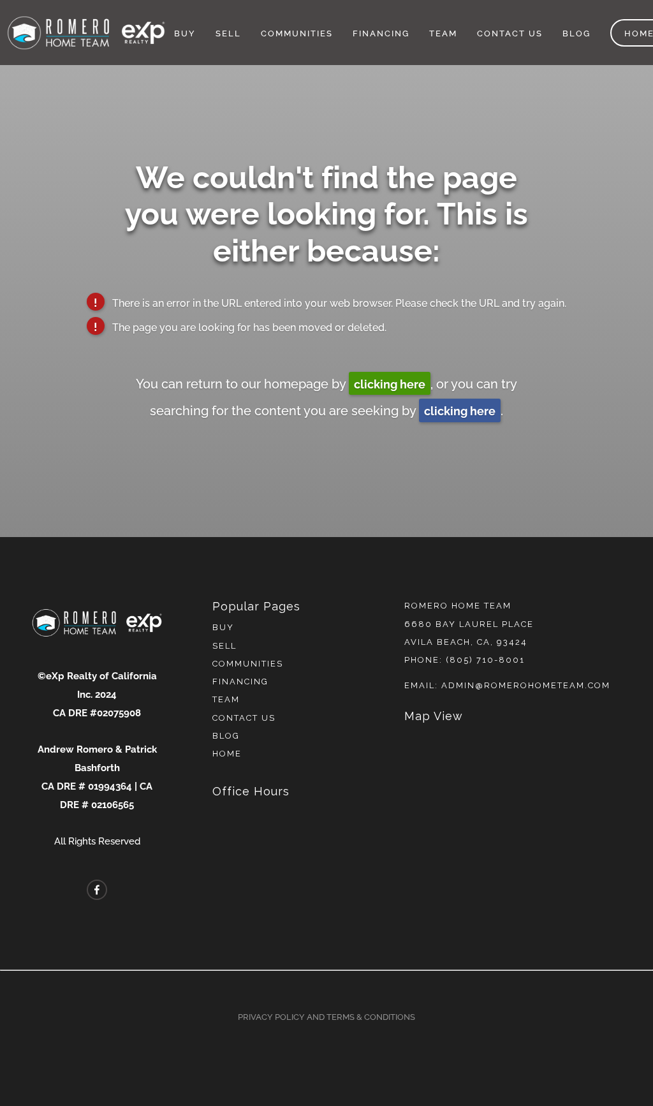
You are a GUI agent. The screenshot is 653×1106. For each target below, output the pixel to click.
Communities (297, 32)
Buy (185, 32)
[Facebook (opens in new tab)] (97, 890)
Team (443, 32)
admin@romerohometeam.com (525, 685)
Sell (228, 32)
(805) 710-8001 (485, 660)
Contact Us (510, 32)
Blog (576, 32)
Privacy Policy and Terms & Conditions (326, 1016)
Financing (381, 32)
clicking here (389, 383)
